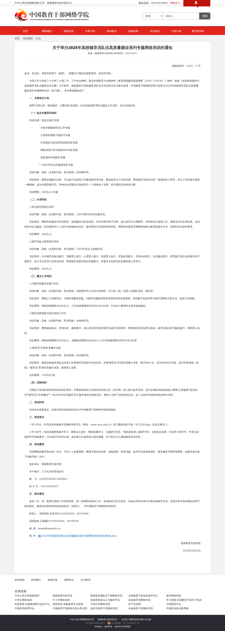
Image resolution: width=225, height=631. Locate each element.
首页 (25, 31)
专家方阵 (90, 31)
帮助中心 (175, 2)
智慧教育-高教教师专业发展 (68, 604)
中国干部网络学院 (100, 604)
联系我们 (36, 579)
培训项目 (155, 31)
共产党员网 (134, 604)
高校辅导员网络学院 (139, 599)
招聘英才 (69, 579)
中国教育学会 (173, 604)
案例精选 (112, 31)
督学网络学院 (173, 595)
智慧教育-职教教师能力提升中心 (32, 604)
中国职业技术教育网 (177, 608)
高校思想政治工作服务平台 (105, 599)
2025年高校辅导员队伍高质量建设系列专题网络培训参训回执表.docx (79, 535)
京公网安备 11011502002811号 (125, 623)
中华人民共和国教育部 (27, 595)
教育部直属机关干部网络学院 (106, 595)
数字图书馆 (198, 31)
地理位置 (52, 579)
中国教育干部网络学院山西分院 (70, 608)
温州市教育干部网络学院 (104, 608)
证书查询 (85, 579)
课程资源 (68, 31)
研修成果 (133, 31)
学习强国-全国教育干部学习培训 (184, 599)
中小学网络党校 (61, 599)
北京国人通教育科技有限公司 (134, 619)
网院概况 (47, 31)
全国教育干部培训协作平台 (143, 595)
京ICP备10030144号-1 (96, 623)
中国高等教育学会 (24, 608)
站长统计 (99, 626)
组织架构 (20, 579)
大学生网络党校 (23, 599)
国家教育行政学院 (62, 595)
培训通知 (28, 38)
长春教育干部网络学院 (140, 608)
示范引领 (176, 31)
